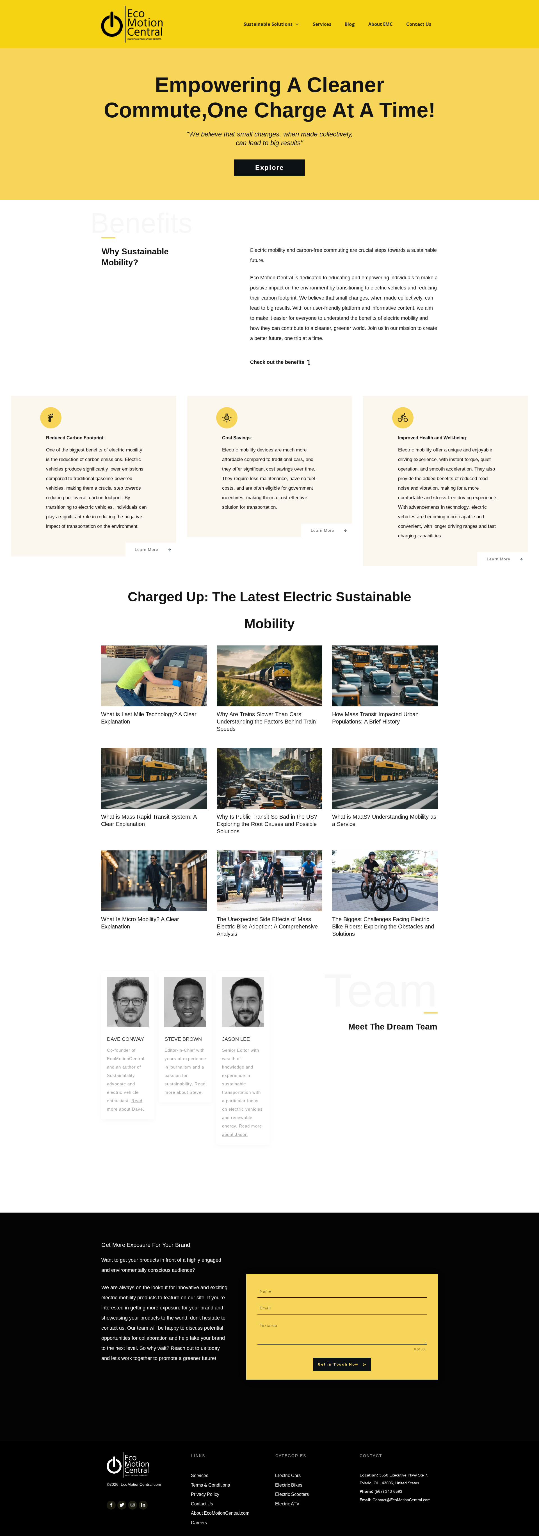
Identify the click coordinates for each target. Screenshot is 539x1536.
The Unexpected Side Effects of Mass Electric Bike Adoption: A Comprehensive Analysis (267, 926)
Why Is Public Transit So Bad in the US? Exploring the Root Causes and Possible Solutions (267, 824)
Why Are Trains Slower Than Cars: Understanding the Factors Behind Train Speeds (266, 721)
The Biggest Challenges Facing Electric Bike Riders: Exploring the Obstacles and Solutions (383, 926)
